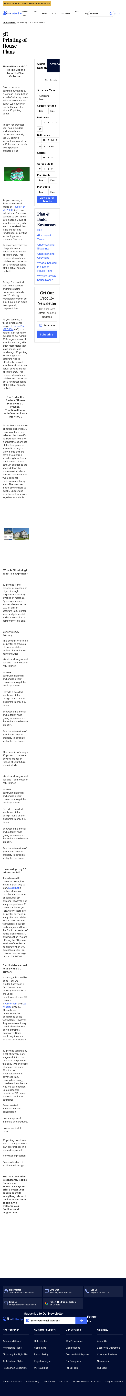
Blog (86, 14)
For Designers (73, 1361)
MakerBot (13, 887)
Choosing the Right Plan (15, 1354)
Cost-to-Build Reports (77, 1354)
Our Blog (102, 1367)
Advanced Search (25, 14)
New (35, 12)
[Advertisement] (47, 45)
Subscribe (46, 334)
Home (6, 22)
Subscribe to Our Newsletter (44, 1313)
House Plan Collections (15, 1367)
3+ (52, 157)
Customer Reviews (107, 1354)
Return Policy (41, 1354)
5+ (52, 146)
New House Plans (12, 1347)
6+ (40, 129)
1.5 (44, 140)
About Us (102, 1341)
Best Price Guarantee (108, 1347)
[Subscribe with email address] (81, 1320)
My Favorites (41, 1367)
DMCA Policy (49, 1381)
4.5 (48, 146)
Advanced (55, 64)
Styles (44, 14)
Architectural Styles (13, 1361)
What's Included (74, 1341)
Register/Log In (42, 1361)
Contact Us (40, 1347)
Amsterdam (11, 1003)
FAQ (39, 230)
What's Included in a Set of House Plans (47, 266)
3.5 (40, 146)
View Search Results (47, 200)
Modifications (73, 1347)
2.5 (52, 140)
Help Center (40, 1341)
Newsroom (103, 1361)
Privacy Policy (32, 1381)
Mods (77, 12)
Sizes (54, 14)
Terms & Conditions (12, 1381)
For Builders (72, 1367)
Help (13, 22)
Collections (66, 14)
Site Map (63, 1381)
